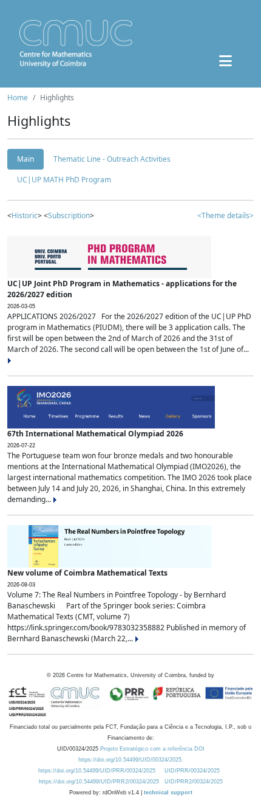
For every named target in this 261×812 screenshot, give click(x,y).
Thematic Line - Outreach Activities (112, 159)
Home (17, 97)
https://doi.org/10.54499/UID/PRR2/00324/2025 (99, 782)
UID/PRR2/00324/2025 (193, 782)
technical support (168, 793)
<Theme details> (225, 215)
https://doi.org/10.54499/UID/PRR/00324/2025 (96, 771)
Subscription (69, 215)
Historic (25, 215)
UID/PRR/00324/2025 (192, 771)
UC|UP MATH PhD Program (64, 179)
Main (25, 159)
